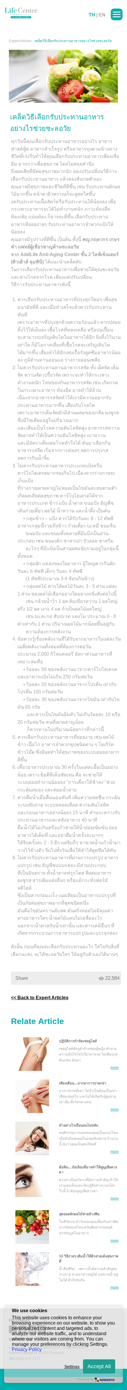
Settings (71, 1366)
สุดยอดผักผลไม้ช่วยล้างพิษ (79, 1214)
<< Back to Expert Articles (40, 997)
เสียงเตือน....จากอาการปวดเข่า (82, 1083)
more (114, 1068)
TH (92, 14)
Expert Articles (20, 41)
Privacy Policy (27, 1349)
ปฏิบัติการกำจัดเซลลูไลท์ (78, 1041)
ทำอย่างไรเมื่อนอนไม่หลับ (78, 1125)
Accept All (99, 1366)
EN (102, 14)
